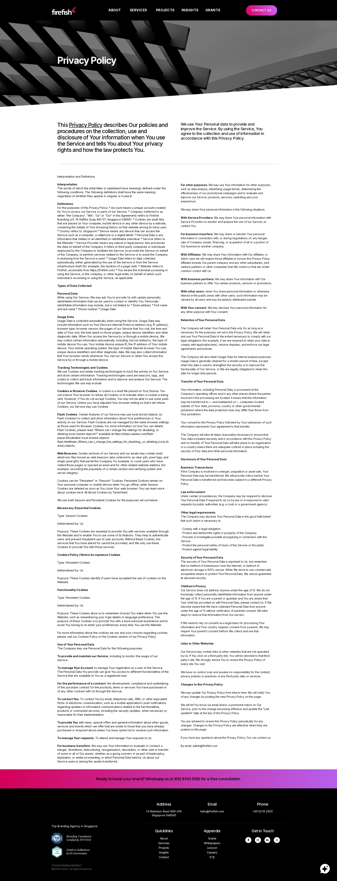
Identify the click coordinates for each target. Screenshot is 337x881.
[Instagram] (258, 840)
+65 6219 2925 (263, 811)
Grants (213, 10)
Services (138, 10)
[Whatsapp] (277, 840)
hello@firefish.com (212, 811)
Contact (164, 857)
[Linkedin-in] (267, 840)
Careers (212, 852)
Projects (165, 10)
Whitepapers (212, 843)
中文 (212, 857)
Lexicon (212, 847)
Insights (190, 10)
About (114, 10)
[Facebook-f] (248, 840)
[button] (261, 10)
